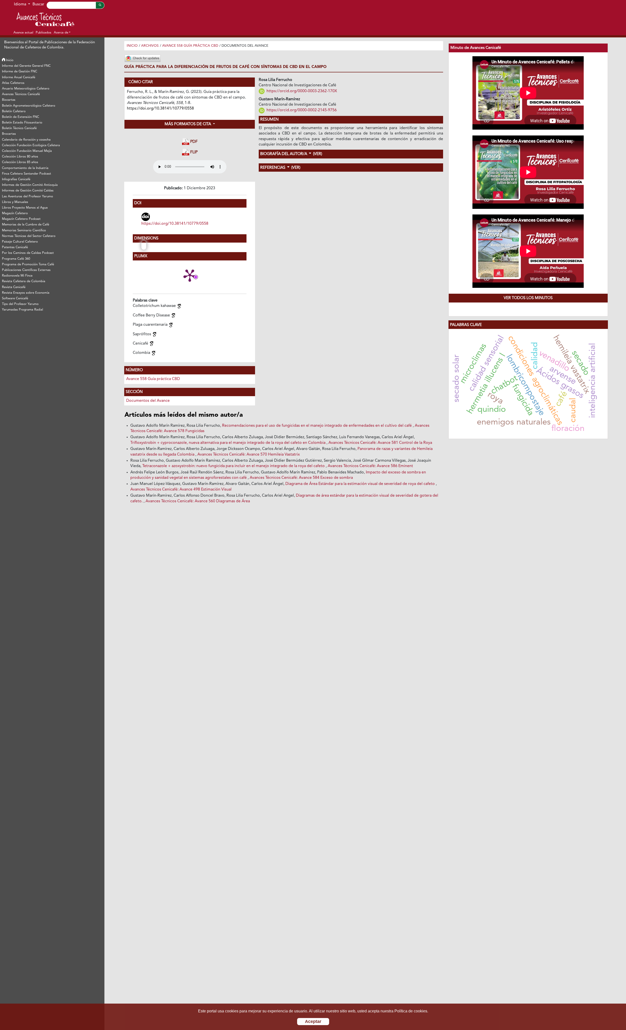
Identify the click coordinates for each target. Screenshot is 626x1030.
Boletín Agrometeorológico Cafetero (28, 105)
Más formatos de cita (188, 124)
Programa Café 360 (16, 258)
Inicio (9, 60)
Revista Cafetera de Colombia (23, 281)
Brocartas (9, 133)
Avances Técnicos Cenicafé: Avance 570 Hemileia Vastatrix (248, 455)
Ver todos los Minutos (528, 298)
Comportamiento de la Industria (25, 168)
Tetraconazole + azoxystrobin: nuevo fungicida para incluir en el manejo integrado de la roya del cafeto (234, 466)
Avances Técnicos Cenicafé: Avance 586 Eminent (370, 466)
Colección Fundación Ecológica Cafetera (31, 145)
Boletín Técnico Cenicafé (19, 128)
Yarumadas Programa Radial (22, 309)
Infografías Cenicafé (16, 179)
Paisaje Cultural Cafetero (20, 241)
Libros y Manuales (15, 202)
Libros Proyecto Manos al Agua (25, 207)
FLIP (193, 153)
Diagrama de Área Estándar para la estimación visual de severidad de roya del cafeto (360, 484)
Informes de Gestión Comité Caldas (28, 190)
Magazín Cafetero (15, 213)
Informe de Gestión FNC (19, 71)
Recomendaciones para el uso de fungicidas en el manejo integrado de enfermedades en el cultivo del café (317, 426)
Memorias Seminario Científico (24, 230)
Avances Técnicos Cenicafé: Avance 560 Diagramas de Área (197, 501)
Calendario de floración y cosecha (26, 139)
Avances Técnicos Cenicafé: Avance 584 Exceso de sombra (301, 478)
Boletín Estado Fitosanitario (22, 122)
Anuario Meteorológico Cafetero (25, 88)
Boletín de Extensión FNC (20, 117)
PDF (193, 142)
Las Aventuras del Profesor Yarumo (27, 196)
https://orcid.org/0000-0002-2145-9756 (301, 110)
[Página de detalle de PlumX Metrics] (189, 275)
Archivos (150, 45)
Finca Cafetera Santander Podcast (26, 173)
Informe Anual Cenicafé (18, 77)
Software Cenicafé (15, 298)
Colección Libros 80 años (20, 156)
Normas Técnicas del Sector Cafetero (29, 236)
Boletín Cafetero (14, 111)
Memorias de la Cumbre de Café (25, 224)
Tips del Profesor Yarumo (20, 304)
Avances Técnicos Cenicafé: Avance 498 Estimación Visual (181, 490)
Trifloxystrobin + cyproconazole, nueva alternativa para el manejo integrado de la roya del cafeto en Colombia (228, 443)
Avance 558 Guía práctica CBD (190, 45)
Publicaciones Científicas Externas (26, 270)
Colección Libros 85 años (20, 162)
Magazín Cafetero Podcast (21, 219)
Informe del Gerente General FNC (26, 65)
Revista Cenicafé (13, 287)
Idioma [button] (20, 4)
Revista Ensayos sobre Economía (25, 292)
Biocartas (8, 99)
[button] (62, 32)
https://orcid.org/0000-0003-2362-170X (301, 91)
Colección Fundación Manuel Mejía (27, 151)
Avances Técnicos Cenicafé (21, 94)
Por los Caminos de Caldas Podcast (28, 253)
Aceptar (313, 1021)
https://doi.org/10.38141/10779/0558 (174, 224)
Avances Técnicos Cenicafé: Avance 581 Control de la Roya (380, 443)
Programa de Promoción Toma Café (28, 264)
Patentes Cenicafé (15, 247)
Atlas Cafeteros (13, 83)
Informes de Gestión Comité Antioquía (30, 185)
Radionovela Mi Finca (17, 275)
